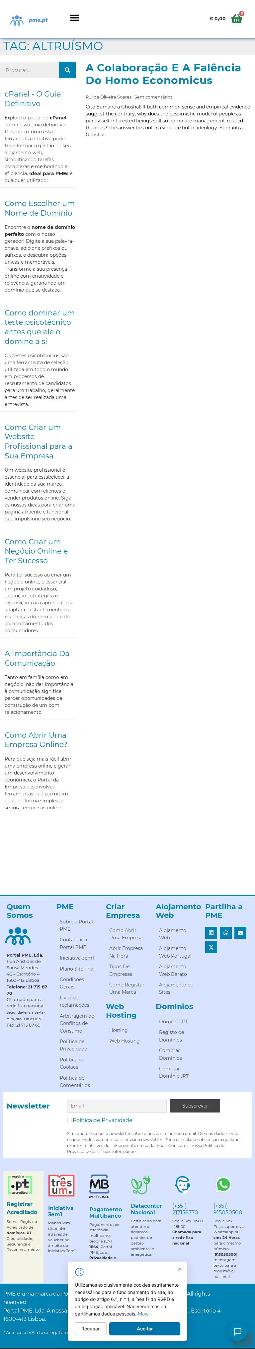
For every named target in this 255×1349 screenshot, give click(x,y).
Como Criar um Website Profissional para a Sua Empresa (38, 441)
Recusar (90, 1328)
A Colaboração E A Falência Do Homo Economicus (163, 74)
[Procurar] (67, 70)
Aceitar (145, 1328)
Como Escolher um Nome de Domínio (40, 208)
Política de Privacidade (102, 1120)
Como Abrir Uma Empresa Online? (36, 740)
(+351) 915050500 (227, 1209)
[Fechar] (180, 1269)
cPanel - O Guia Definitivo (33, 99)
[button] (74, 17)
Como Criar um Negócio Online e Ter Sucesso (36, 551)
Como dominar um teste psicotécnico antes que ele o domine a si (40, 327)
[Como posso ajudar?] (237, 1331)
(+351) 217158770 (185, 1209)
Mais (143, 1314)
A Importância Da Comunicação (37, 658)
